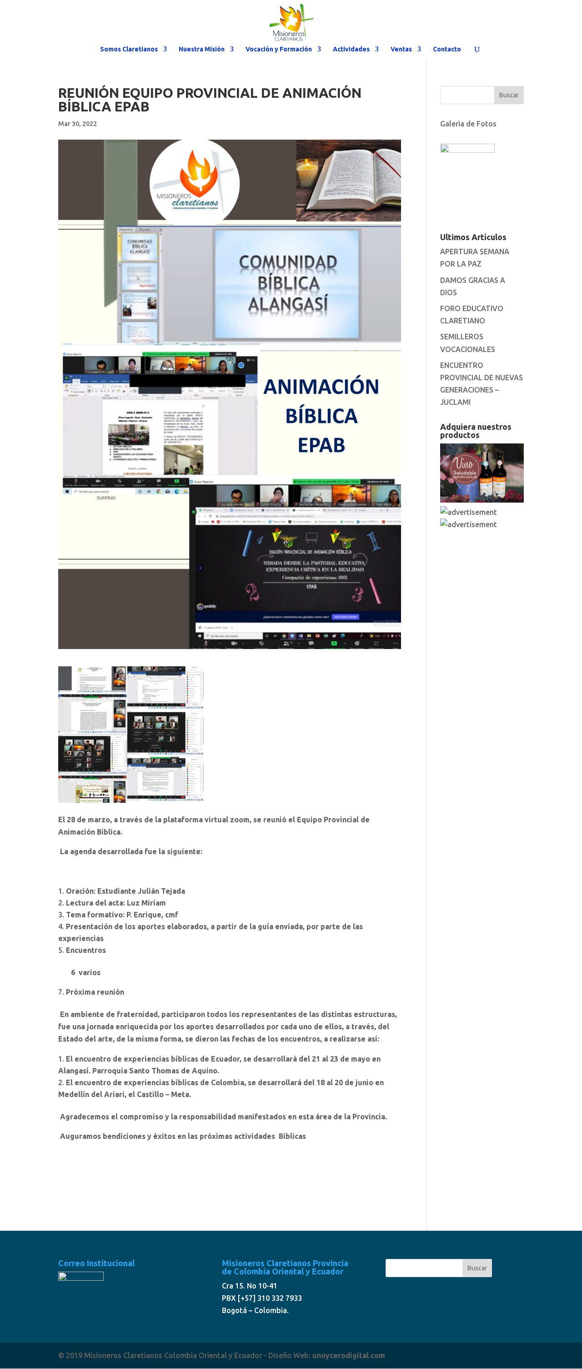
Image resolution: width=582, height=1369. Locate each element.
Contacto (447, 49)
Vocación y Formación (279, 49)
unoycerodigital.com (348, 1355)
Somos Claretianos (129, 49)
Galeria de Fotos (468, 124)
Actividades (351, 49)
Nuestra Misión (202, 49)
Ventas (401, 49)
